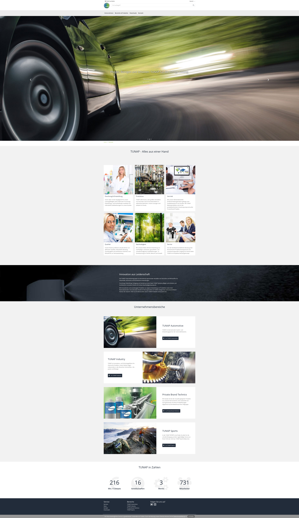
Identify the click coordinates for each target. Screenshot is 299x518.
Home (105, 142)
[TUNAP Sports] (130, 438)
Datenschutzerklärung (179, 516)
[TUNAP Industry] (169, 367)
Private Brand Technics (133, 508)
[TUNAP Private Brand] (130, 403)
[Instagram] (155, 505)
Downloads (133, 13)
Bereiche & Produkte (121, 13)
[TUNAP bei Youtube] (151, 505)
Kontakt (140, 13)
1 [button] (148, 139)
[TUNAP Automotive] (130, 332)
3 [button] (151, 139)
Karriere (106, 504)
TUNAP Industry (131, 506)
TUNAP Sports (131, 510)
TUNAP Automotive (132, 504)
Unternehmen (108, 13)
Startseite (111, 142)
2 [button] (149, 139)
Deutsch (191, 1)
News (105, 506)
